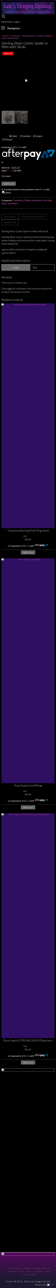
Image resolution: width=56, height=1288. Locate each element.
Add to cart (9, 183)
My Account (6, 21)
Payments (11, 1271)
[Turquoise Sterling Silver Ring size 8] (28, 415)
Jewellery (18, 200)
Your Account (15, 1268)
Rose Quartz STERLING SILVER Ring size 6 (28, 1040)
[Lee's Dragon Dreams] (28, 13)
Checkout (26, 1268)
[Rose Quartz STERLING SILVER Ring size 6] (28, 925)
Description (10, 216)
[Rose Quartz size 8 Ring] (28, 670)
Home (5, 35)
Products (15, 35)
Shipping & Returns (41, 1268)
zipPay (33, 1274)
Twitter (14, 136)
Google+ (39, 136)
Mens (27, 200)
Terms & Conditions (35, 1271)
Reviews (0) (10, 222)
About (48, 1271)
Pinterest (8, 139)
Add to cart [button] (28, 552)
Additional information (33, 216)
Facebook (26, 136)
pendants (37, 200)
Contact (25, 1274)
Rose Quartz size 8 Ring (28, 785)
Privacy (21, 1271)
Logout (17, 21)
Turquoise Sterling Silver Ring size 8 (28, 530)
